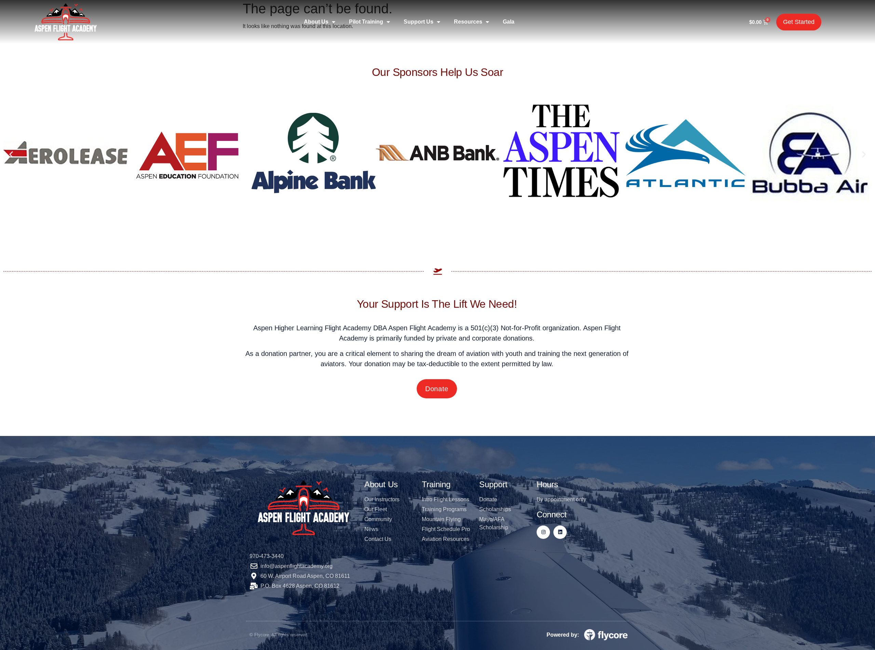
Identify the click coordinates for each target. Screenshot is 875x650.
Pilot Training (366, 22)
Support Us (418, 22)
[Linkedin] (560, 532)
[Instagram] (543, 532)
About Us (316, 22)
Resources (468, 22)
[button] (11, 154)
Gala (508, 22)
